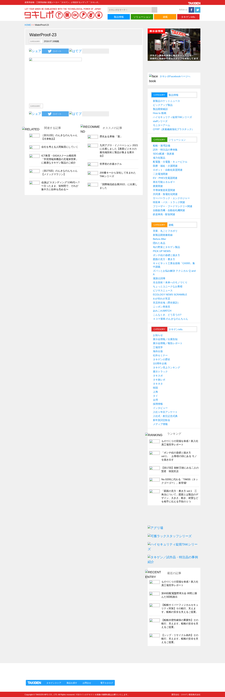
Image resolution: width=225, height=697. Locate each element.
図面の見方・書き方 (164, 259)
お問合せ (87, 683)
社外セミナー (160, 355)
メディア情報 (160, 424)
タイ (155, 395)
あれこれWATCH (162, 310)
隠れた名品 (159, 243)
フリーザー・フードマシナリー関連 (172, 206)
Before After (159, 239)
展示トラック (160, 371)
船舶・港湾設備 (161, 145)
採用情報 (158, 403)
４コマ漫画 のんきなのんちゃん (170, 318)
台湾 (155, 399)
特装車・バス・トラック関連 (169, 202)
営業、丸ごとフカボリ (165, 230)
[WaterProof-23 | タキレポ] (75, 51)
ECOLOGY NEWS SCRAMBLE (170, 294)
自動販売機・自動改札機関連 (169, 210)
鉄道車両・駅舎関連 (164, 214)
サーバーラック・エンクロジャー (171, 198)
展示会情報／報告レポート (167, 343)
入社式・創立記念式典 (165, 416)
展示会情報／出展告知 (165, 339)
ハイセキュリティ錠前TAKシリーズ (172, 117)
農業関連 (158, 186)
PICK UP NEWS (162, 251)
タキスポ (158, 375)
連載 (165, 16)
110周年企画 (160, 363)
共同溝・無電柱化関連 (165, 194)
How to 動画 (159, 113)
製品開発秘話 (160, 109)
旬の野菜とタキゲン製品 (166, 247)
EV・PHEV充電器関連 (165, 178)
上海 (155, 391)
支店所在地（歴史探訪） (166, 302)
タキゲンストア (53, 683)
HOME (28, 25)
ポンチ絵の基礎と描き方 (166, 255)
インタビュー (160, 408)
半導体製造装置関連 (164, 190)
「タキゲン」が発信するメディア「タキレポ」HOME (56, 669)
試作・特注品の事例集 (165, 149)
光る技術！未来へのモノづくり (170, 282)
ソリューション (142, 16)
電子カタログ (106, 683)
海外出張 (158, 351)
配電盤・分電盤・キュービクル (170, 161)
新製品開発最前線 (163, 235)
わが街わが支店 (161, 298)
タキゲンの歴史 (161, 359)
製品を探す (72, 683)
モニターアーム (161, 125)
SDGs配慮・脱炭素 (163, 153)
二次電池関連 (160, 173)
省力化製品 (159, 157)
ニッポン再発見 (161, 306)
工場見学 (158, 347)
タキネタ (158, 383)
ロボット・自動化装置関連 (167, 169)
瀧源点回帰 (159, 278)
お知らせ (158, 335)
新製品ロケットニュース (166, 101)
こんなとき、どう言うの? (167, 314)
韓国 (155, 387)
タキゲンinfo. (188, 16)
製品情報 (119, 16)
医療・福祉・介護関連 (165, 165)
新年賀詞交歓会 (161, 420)
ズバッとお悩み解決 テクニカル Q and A (174, 272)
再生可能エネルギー (164, 182)
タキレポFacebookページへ (175, 76)
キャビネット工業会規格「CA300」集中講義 (174, 265)
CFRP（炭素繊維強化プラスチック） (173, 129)
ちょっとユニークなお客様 (167, 286)
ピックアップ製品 (163, 105)
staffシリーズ (160, 121)
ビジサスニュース (163, 290)
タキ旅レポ (159, 379)
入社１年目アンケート (165, 412)
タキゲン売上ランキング (166, 367)
